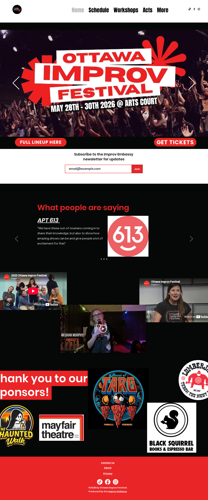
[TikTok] (189, 9)
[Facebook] (107, 482)
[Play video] (103, 329)
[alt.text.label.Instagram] (198, 9)
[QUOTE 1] (101, 259)
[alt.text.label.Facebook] (194, 9)
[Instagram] (115, 482)
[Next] (192, 83)
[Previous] (16, 83)
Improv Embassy (117, 491)
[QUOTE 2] (106, 259)
